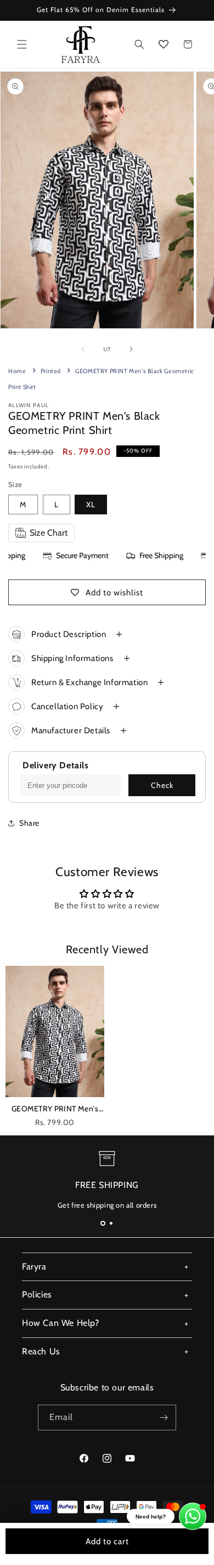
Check (162, 785)
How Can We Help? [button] (60, 1323)
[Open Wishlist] (163, 44)
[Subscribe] (163, 1417)
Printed (51, 371)
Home (17, 371)
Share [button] (29, 823)
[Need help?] (192, 1516)
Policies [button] (37, 1294)
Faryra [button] (34, 1266)
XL (90, 504)
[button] (22, 44)
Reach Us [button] (41, 1351)
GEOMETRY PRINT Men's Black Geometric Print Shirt (55, 1110)
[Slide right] (131, 349)
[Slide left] (83, 349)
